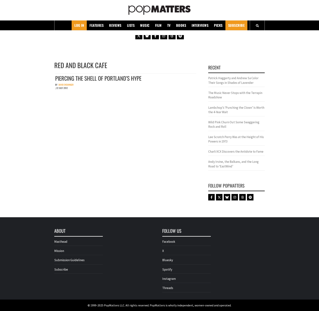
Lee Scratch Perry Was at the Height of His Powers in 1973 (236, 139)
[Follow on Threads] (172, 35)
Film (158, 25)
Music (145, 25)
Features (97, 25)
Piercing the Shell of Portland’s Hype (98, 78)
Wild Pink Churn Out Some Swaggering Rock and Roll (233, 124)
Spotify (167, 269)
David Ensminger (66, 84)
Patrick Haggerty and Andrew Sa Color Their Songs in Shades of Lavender (233, 80)
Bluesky (167, 260)
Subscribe (236, 25)
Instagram (169, 279)
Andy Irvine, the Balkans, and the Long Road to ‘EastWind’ (233, 164)
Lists (131, 25)
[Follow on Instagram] (163, 35)
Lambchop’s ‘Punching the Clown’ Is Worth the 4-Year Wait (236, 110)
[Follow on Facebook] (155, 35)
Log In (79, 25)
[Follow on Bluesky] (147, 35)
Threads (167, 288)
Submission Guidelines (69, 260)
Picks (218, 25)
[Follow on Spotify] (180, 35)
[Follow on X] (138, 35)
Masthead (60, 242)
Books (181, 25)
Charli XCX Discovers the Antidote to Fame (235, 152)
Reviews (115, 25)
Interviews (200, 25)
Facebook (168, 242)
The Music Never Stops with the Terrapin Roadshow (235, 95)
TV (169, 25)
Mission (59, 251)
